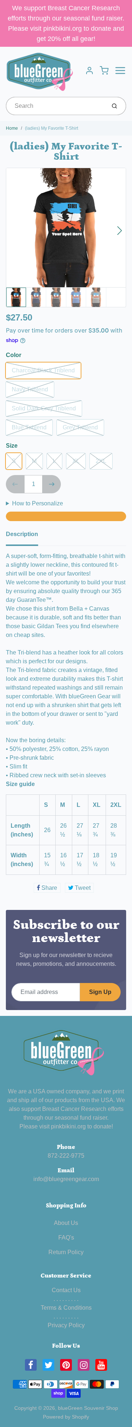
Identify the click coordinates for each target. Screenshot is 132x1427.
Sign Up (100, 992)
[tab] (26, 536)
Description (22, 534)
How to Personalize (37, 503)
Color (13, 355)
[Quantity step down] (15, 484)
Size (12, 446)
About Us (66, 1223)
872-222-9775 (66, 1156)
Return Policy (66, 1252)
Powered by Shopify (66, 1417)
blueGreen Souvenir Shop (88, 1408)
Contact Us (66, 1290)
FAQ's (66, 1237)
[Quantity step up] (52, 484)
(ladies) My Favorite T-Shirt (51, 128)
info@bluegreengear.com (66, 1179)
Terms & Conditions (66, 1308)
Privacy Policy (66, 1325)
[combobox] (55, 106)
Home (12, 128)
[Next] (119, 231)
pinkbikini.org (68, 1126)
